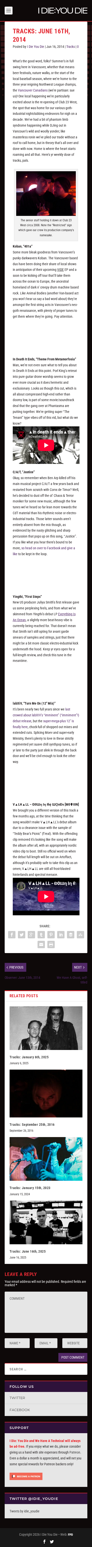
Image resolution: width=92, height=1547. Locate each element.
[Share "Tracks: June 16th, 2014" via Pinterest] (51, 935)
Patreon (74, 1452)
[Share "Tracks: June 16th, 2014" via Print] (51, 944)
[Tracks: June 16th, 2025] (46, 1223)
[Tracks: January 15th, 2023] (46, 1159)
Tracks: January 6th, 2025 (29, 1057)
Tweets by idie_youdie (24, 1511)
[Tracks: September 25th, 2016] (46, 1093)
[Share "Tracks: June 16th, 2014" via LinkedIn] (61, 935)
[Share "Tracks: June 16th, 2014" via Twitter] (21, 935)
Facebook (20, 1410)
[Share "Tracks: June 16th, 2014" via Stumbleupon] (80, 935)
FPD (70, 1534)
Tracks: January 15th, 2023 (30, 1188)
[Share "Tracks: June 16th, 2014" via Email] (41, 944)
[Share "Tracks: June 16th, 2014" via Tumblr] (41, 935)
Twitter (17, 1398)
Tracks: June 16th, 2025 (28, 1251)
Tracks (70, 47)
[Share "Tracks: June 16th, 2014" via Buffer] (71, 935)
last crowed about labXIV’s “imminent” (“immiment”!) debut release (46, 715)
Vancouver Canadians (33, 90)
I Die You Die (35, 47)
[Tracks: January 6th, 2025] (46, 1028)
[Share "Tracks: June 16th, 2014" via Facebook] (12, 935)
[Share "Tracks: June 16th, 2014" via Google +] (31, 935)
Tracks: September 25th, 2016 (32, 1125)
